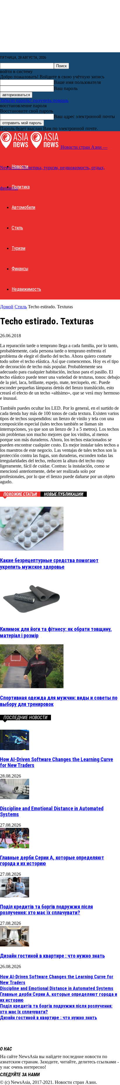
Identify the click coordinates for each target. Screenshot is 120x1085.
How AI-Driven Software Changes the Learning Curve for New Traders (56, 762)
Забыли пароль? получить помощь (34, 100)
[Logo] (15, 147)
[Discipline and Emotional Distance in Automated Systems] (14, 797)
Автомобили (23, 207)
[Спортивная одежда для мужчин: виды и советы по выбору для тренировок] (31, 686)
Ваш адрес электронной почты (84, 116)
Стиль (17, 228)
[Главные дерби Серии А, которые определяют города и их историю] (14, 846)
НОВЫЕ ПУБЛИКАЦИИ (63, 494)
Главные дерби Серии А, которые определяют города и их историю (52, 860)
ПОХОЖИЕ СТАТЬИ (20, 494)
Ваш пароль (65, 88)
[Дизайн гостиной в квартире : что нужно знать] (14, 944)
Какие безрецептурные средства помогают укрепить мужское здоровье (49, 563)
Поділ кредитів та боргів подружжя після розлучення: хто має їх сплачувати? (46, 910)
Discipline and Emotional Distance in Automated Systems (51, 811)
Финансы (20, 268)
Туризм (18, 248)
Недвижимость (26, 289)
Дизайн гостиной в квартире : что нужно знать (52, 956)
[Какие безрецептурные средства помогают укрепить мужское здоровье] (31, 548)
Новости (20, 166)
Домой (6, 306)
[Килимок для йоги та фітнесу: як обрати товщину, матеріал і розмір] (31, 617)
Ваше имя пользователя (77, 82)
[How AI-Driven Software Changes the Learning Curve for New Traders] (14, 748)
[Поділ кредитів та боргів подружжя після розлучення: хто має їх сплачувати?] (14, 895)
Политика (21, 187)
